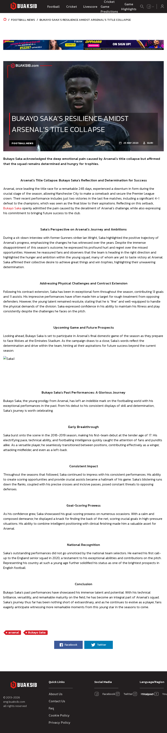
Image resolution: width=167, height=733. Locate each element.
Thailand (147, 694)
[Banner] (43, 45)
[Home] (5, 19)
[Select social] (150, 6)
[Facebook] (148, 6)
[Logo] (23, 7)
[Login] (162, 6)
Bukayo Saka (12, 208)
